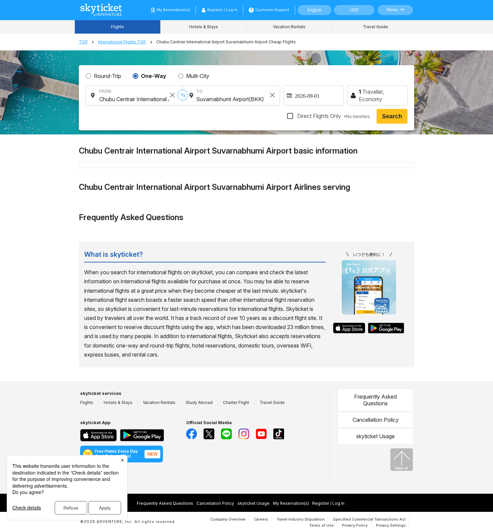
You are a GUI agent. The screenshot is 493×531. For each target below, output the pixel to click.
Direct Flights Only (333, 116)
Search (392, 116)
